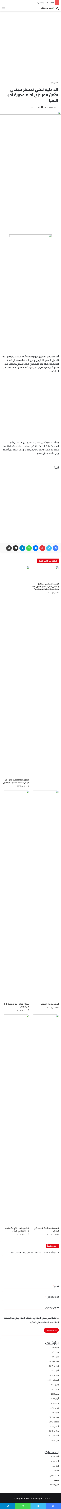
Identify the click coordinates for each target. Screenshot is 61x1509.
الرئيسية (53, 82)
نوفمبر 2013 (54, 1366)
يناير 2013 (55, 1412)
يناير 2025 (55, 1347)
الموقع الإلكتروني (52, 1307)
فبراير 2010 (55, 1440)
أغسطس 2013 (53, 1380)
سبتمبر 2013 (54, 1375)
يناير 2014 (55, 1356)
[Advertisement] (30, 43)
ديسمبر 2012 (54, 1417)
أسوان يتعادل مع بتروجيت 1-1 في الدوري (16, 1005)
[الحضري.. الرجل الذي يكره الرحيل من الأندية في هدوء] (15, 1120)
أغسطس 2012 (53, 1435)
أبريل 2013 (55, 1398)
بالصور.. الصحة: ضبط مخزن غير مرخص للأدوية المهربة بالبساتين (16, 781)
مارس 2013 (54, 1403)
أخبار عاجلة (55, 1456)
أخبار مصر (55, 1466)
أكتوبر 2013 (54, 1370)
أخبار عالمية (54, 1461)
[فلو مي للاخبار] (47, 8)
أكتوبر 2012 (54, 1426)
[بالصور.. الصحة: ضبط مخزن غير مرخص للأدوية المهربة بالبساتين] (15, 671)
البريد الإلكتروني (52, 1296)
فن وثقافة (54, 1484)
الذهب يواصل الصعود (45, 2)
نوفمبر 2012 (54, 1421)
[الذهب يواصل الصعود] (45, 895)
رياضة (56, 1480)
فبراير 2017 (55, 1352)
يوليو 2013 (54, 1384)
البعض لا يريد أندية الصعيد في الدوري (46, 1229)
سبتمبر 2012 (54, 1431)
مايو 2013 (55, 1394)
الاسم (56, 1286)
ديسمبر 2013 (54, 1361)
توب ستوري (54, 1475)
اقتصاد (56, 1470)
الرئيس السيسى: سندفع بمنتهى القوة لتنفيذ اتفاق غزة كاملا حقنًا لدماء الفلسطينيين (45, 586)
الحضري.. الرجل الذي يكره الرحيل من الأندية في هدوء (16, 1229)
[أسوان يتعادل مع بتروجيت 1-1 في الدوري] (15, 895)
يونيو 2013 (55, 1389)
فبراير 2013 (55, 1408)
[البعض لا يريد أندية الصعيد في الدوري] (45, 1120)
